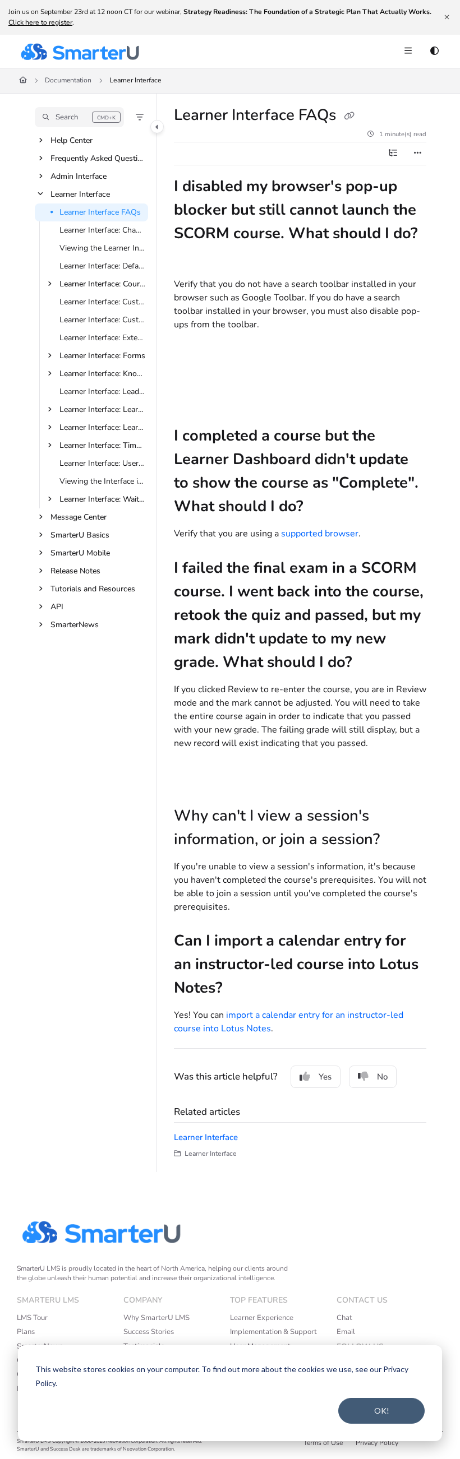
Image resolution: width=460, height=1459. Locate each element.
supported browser (319, 533)
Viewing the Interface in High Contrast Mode (102, 481)
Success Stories (148, 1332)
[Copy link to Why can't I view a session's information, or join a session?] (397, 840)
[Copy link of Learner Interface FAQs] (349, 117)
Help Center (71, 140)
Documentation (68, 80)
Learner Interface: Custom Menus (102, 319)
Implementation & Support (273, 1332)
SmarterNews (74, 624)
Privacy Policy (377, 1442)
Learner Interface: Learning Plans (102, 427)
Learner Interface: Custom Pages (102, 302)
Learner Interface (135, 80)
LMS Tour (32, 1318)
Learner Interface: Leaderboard (102, 391)
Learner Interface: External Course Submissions (102, 337)
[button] (79, 117)
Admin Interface (78, 176)
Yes (325, 1076)
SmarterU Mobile (80, 553)
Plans (26, 1332)
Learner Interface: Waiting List (102, 499)
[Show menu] (408, 52)
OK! (381, 1410)
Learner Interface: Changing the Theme (102, 230)
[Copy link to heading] (191, 359)
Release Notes (75, 571)
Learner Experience (261, 1318)
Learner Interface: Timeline (102, 445)
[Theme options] (434, 52)
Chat (344, 1318)
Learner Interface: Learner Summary (102, 409)
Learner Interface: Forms (102, 355)
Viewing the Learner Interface (102, 248)
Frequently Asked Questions (98, 158)
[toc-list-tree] (393, 154)
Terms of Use (323, 1442)
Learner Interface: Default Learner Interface (102, 266)
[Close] (446, 17)
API (56, 606)
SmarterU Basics (79, 535)
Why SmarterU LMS (156, 1318)
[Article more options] (417, 154)
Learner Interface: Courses (102, 284)
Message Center (78, 517)
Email (346, 1332)
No (382, 1076)
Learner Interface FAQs (100, 212)
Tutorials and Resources (92, 588)
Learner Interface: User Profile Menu (102, 463)
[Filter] (139, 117)
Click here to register (40, 22)
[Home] (79, 51)
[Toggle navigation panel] (157, 126)
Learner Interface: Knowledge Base (102, 373)
